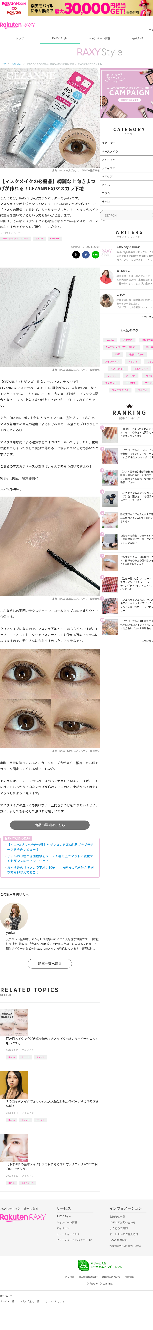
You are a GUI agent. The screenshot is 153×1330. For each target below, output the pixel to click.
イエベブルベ (27, 1182)
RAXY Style (60, 38)
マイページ (63, 1228)
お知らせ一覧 (117, 1216)
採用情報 (129, 1277)
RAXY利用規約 (118, 1239)
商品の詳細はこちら (50, 824)
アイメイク (16, 233)
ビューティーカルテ (68, 1234)
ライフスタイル (120, 390)
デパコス (130, 383)
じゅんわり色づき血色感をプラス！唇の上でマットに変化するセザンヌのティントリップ (50, 858)
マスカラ (39, 238)
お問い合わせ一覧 (29, 1301)
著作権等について (111, 1277)
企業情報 (70, 1277)
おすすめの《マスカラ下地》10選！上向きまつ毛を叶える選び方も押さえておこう (50, 870)
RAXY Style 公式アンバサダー (15, 238)
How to (11, 1057)
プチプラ (112, 375)
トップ (20, 38)
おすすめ (127, 340)
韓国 (117, 354)
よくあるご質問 (119, 1228)
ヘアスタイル (118, 368)
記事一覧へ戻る (50, 963)
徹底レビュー (136, 354)
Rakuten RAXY (17, 25)
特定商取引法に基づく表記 (125, 1245)
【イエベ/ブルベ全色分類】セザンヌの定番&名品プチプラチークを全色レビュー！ (50, 847)
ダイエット (111, 383)
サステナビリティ (55, 1301)
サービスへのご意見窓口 (124, 1234)
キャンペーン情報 (100, 38)
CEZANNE (54, 238)
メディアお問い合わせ (122, 1222)
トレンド (25, 1057)
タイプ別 (40, 1057)
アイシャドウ (112, 361)
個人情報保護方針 (88, 1277)
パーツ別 (40, 1119)
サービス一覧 (7, 1301)
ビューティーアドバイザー (72, 1239)
